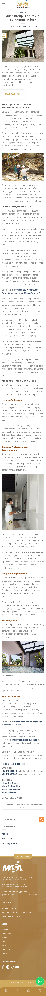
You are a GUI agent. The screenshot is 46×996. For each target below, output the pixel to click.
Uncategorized (9, 843)
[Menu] (3, 4)
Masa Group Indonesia (13, 763)
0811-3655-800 (8, 895)
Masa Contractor (10, 783)
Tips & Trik (7, 838)
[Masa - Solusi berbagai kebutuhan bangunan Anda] (23, 4)
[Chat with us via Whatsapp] (40, 981)
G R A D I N (35, 986)
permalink (23, 807)
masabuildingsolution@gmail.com (15, 892)
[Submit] (41, 819)
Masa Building (9, 792)
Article (23, 13)
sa (36, 27)
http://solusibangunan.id (24, 739)
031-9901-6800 (31, 895)
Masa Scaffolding (11, 789)
